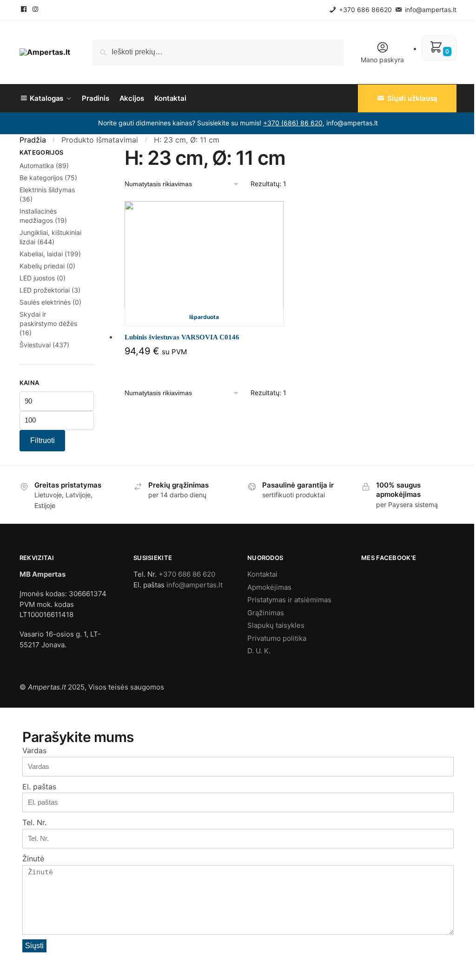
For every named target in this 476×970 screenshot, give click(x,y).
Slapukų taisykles (275, 625)
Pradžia (33, 139)
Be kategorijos (41, 178)
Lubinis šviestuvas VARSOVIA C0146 (182, 337)
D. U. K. (259, 650)
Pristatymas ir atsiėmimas (289, 599)
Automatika (37, 165)
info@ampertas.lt (429, 9)
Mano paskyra (382, 60)
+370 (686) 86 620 (293, 123)
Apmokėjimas (269, 587)
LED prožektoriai (45, 290)
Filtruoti (42, 440)
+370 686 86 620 (187, 574)
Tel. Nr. (34, 822)
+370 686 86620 (364, 9)
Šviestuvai (35, 345)
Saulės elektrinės (45, 302)
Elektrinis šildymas (47, 190)
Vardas (34, 750)
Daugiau (204, 368)
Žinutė (33, 858)
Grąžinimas (265, 612)
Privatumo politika (276, 638)
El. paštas (39, 786)
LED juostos (37, 278)
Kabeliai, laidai (41, 254)
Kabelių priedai (42, 266)
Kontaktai (262, 574)
